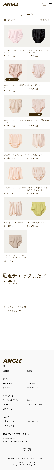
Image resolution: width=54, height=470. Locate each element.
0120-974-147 (9, 438)
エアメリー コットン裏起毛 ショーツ (15, 86)
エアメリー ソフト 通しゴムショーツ (38, 121)
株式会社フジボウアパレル (27, 462)
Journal (6, 404)
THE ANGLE (32, 387)
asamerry (7, 383)
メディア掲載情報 (34, 404)
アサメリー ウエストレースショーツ (15, 51)
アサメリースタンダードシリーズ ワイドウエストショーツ (15, 256)
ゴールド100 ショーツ (35, 85)
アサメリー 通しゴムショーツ (15, 155)
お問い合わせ (33, 421)
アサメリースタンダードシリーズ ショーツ (38, 51)
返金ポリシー (42, 459)
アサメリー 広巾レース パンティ (15, 189)
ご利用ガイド (8, 421)
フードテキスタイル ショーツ (38, 223)
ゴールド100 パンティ (35, 155)
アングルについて (10, 400)
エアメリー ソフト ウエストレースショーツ (15, 121)
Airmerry (31, 383)
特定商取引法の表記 (14, 459)
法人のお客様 (8, 426)
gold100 (6, 387)
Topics (30, 400)
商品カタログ (8, 409)
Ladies (6, 370)
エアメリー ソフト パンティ (14, 223)
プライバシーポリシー (29, 459)
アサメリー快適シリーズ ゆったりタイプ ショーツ (38, 189)
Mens (29, 370)
